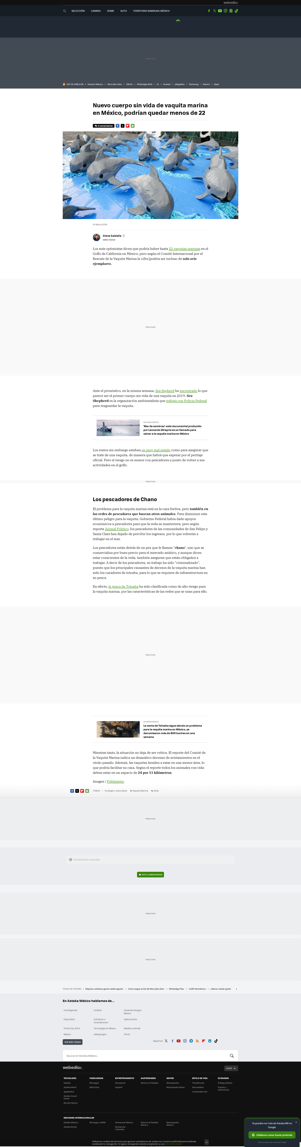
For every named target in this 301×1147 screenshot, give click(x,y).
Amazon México (95, 84)
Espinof (118, 1087)
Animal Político (116, 529)
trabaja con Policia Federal (186, 401)
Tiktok (236, 11)
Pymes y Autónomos (223, 1088)
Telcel (127, 1034)
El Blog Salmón (225, 1082)
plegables (180, 84)
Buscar (232, 1055)
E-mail (133, 126)
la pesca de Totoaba (123, 586)
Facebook (209, 11)
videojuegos (100, 1034)
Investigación (71, 1010)
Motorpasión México (172, 1123)
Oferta (129, 84)
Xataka (67, 1082)
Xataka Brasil (70, 1126)
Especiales (69, 1019)
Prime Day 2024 (72, 1028)
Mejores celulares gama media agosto (104, 988)
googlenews (231, 11)
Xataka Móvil (70, 1087)
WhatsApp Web (144, 84)
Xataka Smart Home (70, 1097)
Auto (123, 11)
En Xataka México (151, 422)
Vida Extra (94, 1087)
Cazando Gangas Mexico (133, 1012)
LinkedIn (209, 1040)
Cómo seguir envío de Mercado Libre (146, 988)
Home (110, 11)
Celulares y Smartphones (101, 1021)
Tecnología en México (105, 1028)
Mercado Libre (115, 84)
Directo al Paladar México (149, 1123)
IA (158, 84)
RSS (197, 1040)
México (67, 1034)
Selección (78, 11)
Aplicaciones (130, 1019)
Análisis (98, 1010)
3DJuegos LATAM (97, 1122)
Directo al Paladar (149, 1082)
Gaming (96, 11)
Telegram (191, 1040)
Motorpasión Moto (175, 1087)
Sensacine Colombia (120, 1128)
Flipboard (127, 126)
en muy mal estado (156, 450)
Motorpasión (172, 1082)
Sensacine (120, 1082)
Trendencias (198, 1082)
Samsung (193, 84)
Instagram (225, 11)
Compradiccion (199, 1091)
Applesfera (69, 1091)
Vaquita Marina (140, 790)
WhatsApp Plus (176, 988)
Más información (174, 1143)
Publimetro (115, 781)
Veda (156, 790)
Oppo (216, 84)
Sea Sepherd (164, 390)
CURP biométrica (197, 988)
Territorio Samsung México (151, 11)
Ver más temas (72, 1041)
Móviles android (132, 1028)
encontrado (188, 390)
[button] (113, 236)
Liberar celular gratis (221, 988)
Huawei (166, 84)
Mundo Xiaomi (71, 1102)
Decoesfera (198, 1087)
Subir (229, 1068)
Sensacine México (124, 1122)
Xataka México (71, 1122)
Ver (152, 874)
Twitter (214, 11)
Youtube (220, 11)
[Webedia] (231, 2)
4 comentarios (105, 125)
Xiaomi (206, 84)
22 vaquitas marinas (184, 248)
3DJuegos (94, 1082)
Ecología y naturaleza (116, 790)
